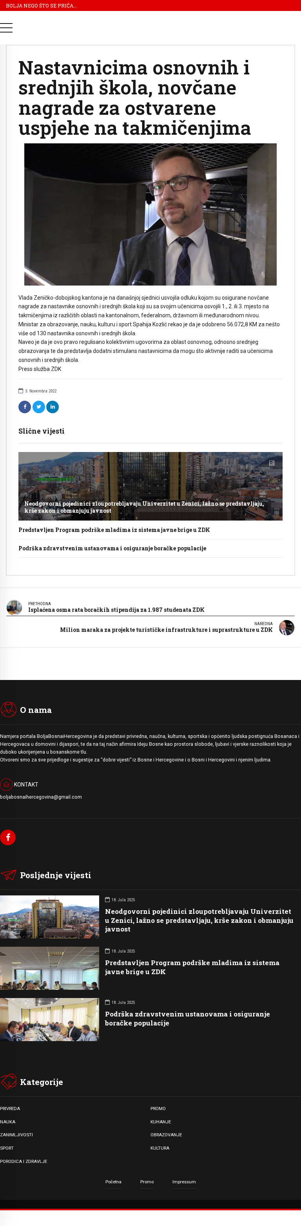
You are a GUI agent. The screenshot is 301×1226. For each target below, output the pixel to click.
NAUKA (7, 1122)
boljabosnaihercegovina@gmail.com (41, 797)
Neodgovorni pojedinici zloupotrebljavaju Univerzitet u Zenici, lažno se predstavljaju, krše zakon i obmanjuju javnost (144, 507)
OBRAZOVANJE (166, 1134)
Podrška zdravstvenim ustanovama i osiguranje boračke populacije (112, 548)
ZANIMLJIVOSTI (16, 1134)
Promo (147, 1181)
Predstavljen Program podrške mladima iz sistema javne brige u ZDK (114, 529)
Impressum (184, 1181)
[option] (150, 214)
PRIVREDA (10, 1108)
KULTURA (159, 1148)
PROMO (158, 1108)
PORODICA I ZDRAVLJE (23, 1161)
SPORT (7, 1148)
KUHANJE (160, 1122)
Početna (113, 1181)
